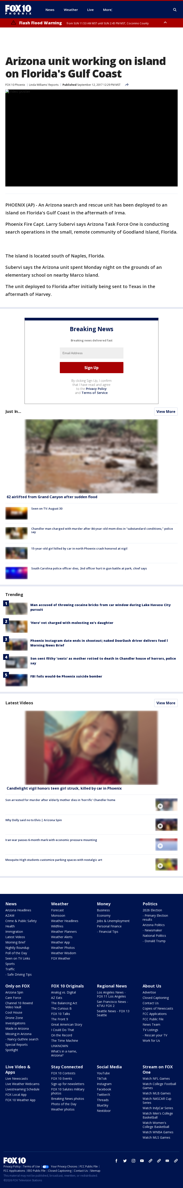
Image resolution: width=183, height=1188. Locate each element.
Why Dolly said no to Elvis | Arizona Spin (33, 820)
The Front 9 (59, 1019)
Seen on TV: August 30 (46, 508)
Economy (103, 915)
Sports (10, 964)
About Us (152, 986)
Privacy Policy (96, 389)
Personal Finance (109, 926)
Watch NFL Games (156, 1078)
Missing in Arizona (18, 1034)
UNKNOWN (59, 1046)
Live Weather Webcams (22, 1084)
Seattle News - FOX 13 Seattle (113, 1013)
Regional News (112, 986)
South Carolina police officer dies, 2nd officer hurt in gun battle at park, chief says (89, 568)
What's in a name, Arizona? (64, 1053)
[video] (91, 748)
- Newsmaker (152, 930)
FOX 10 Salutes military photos (67, 1091)
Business (103, 910)
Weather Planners (64, 931)
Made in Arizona (17, 1028)
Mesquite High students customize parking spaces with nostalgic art (53, 860)
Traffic (10, 969)
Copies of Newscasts (158, 1008)
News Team (151, 1024)
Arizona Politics (154, 925)
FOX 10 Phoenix (15, 85)
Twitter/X (103, 1094)
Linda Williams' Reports (43, 85)
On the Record (61, 1035)
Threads (103, 1100)
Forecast (57, 910)
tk (150, 1160)
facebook (116, 1160)
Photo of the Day (63, 1104)
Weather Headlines (64, 921)
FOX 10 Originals (67, 986)
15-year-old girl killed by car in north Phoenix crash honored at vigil (79, 548)
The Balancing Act (64, 1003)
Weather (60, 903)
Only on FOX (17, 986)
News (11, 903)
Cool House (13, 1012)
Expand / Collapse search (175, 9)
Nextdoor (104, 1111)
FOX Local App (16, 1094)
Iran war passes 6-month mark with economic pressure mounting (51, 840)
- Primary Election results (155, 917)
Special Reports (16, 1044)
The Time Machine (64, 1040)
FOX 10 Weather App (20, 1100)
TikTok (102, 1078)
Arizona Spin (14, 992)
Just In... (13, 411)
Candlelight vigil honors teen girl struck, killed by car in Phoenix (64, 788)
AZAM (9, 915)
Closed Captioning (156, 998)
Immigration (14, 931)
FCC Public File (153, 1019)
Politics (150, 903)
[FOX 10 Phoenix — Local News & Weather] (20, 9)
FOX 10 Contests (63, 1073)
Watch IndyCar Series (158, 1108)
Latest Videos (19, 702)
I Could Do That (62, 1030)
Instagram (104, 1084)
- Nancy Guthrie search (21, 1039)
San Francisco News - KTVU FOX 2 (112, 1004)
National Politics (154, 935)
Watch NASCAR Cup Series (157, 1100)
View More (165, 411)
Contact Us (151, 1003)
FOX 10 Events (61, 1078)
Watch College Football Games (159, 1086)
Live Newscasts (16, 1078)
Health (10, 926)
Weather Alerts (62, 937)
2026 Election (152, 910)
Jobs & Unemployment (113, 921)
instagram (133, 1160)
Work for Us (151, 1040)
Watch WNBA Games (158, 1132)
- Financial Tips (107, 931)
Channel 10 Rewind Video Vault (19, 1005)
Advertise (149, 992)
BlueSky (102, 1105)
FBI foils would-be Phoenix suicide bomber (66, 676)
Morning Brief (15, 942)
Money (103, 903)
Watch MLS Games (156, 1137)
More (107, 9)
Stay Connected (67, 1066)
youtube (142, 1160)
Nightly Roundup (17, 947)
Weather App (60, 942)
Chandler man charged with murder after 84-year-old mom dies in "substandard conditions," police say (102, 530)
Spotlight (11, 1050)
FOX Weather (60, 958)
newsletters (175, 1160)
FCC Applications (155, 1014)
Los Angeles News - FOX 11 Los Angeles (111, 994)
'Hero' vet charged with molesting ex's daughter (71, 623)
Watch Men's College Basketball (158, 1115)
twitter (125, 1160)
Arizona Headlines (18, 910)
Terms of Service (94, 393)
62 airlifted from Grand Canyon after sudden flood (52, 496)
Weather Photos (63, 947)
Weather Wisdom (63, 953)
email (167, 1160)
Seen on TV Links (17, 958)
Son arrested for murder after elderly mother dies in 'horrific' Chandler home (60, 800)
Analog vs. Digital (63, 992)
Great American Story (66, 1024)
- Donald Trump (154, 941)
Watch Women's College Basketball (156, 1125)
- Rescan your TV (155, 1035)
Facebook (104, 1089)
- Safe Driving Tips (18, 974)
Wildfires (57, 926)
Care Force (13, 998)
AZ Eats (56, 998)
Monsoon (58, 915)
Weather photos (63, 1109)
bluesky (158, 1160)
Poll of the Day (16, 953)
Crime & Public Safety (21, 921)
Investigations (15, 1023)
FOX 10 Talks (60, 1014)
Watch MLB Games (157, 1093)
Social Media (109, 1066)
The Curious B (61, 1008)
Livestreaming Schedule (22, 1089)
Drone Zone (14, 1018)
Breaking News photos (67, 1098)
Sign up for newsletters (67, 1084)
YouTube (103, 1073)
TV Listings (150, 1030)
